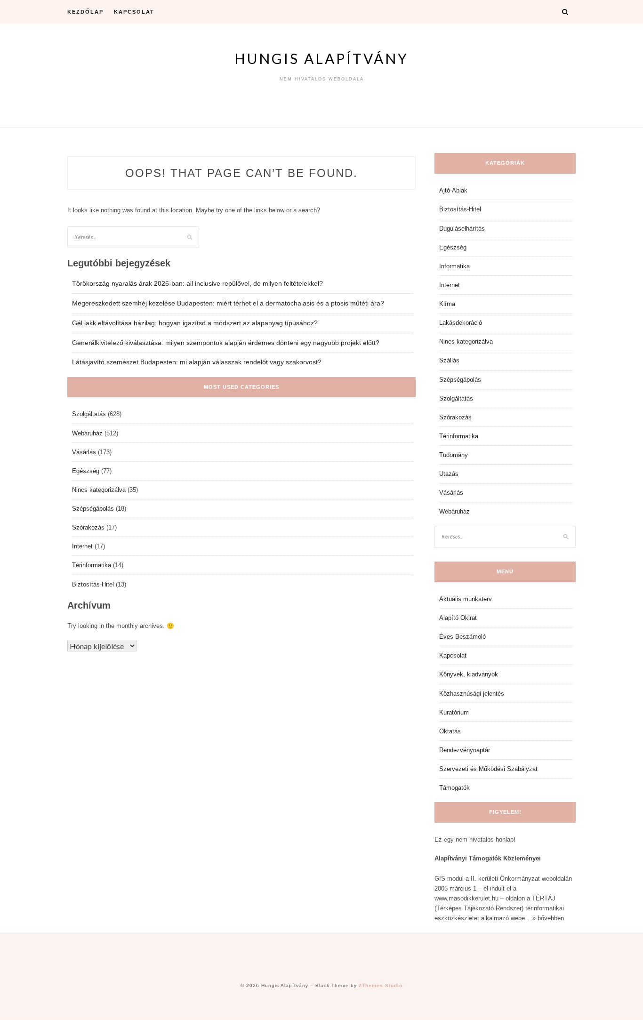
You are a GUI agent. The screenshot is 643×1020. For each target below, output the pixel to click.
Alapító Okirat (458, 617)
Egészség (85, 470)
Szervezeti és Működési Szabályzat (488, 768)
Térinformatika (91, 565)
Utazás (448, 473)
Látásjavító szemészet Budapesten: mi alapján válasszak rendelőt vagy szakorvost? (197, 362)
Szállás (449, 360)
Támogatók (454, 787)
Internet (82, 546)
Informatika (454, 266)
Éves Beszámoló (462, 636)
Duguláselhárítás (462, 228)
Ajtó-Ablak (453, 190)
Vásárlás (84, 452)
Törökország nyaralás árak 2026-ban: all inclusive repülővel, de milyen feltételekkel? (197, 283)
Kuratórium (454, 712)
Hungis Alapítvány (321, 58)
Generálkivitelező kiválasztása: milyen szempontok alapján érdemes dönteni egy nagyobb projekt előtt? (225, 342)
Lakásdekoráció (460, 322)
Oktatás (450, 731)
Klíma (447, 303)
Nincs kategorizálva (99, 489)
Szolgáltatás (89, 414)
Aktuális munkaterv (465, 598)
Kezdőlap (85, 12)
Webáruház (87, 433)
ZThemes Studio (380, 985)
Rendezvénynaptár (464, 750)
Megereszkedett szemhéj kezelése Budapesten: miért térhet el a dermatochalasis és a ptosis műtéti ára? (228, 303)
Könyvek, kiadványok (468, 674)
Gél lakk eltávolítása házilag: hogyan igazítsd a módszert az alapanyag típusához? (195, 323)
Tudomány (453, 454)
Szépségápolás (93, 508)
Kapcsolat (134, 12)
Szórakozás (88, 527)
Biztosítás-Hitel (93, 584)
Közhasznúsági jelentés (471, 693)
